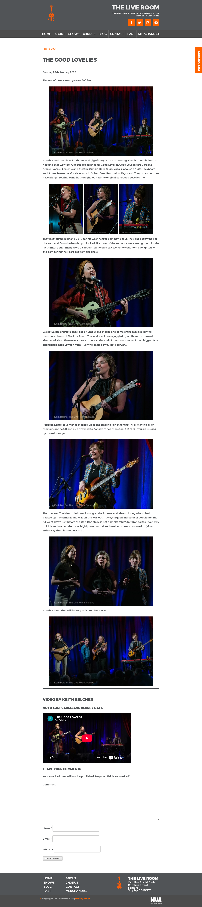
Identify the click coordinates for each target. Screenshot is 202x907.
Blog (103, 34)
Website (48, 849)
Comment (50, 784)
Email (47, 838)
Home (46, 34)
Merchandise (149, 34)
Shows (73, 34)
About (59, 34)
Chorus (89, 34)
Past (131, 34)
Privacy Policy (82, 899)
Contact (117, 34)
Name (47, 828)
